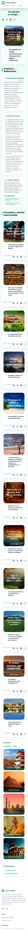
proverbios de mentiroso (11, 873)
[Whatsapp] (14, 19)
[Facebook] (3, 19)
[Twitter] (6, 19)
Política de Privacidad (7, 917)
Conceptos (7, 746)
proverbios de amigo (10, 870)
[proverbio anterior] (3, 13)
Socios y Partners (6, 920)
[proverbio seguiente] (24, 13)
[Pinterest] (10, 19)
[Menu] (20, 5)
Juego (15, 746)
